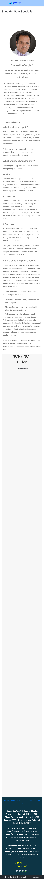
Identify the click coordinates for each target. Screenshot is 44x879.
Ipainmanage (33, 877)
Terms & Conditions (24, 801)
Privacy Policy (9, 801)
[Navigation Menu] (39, 3)
